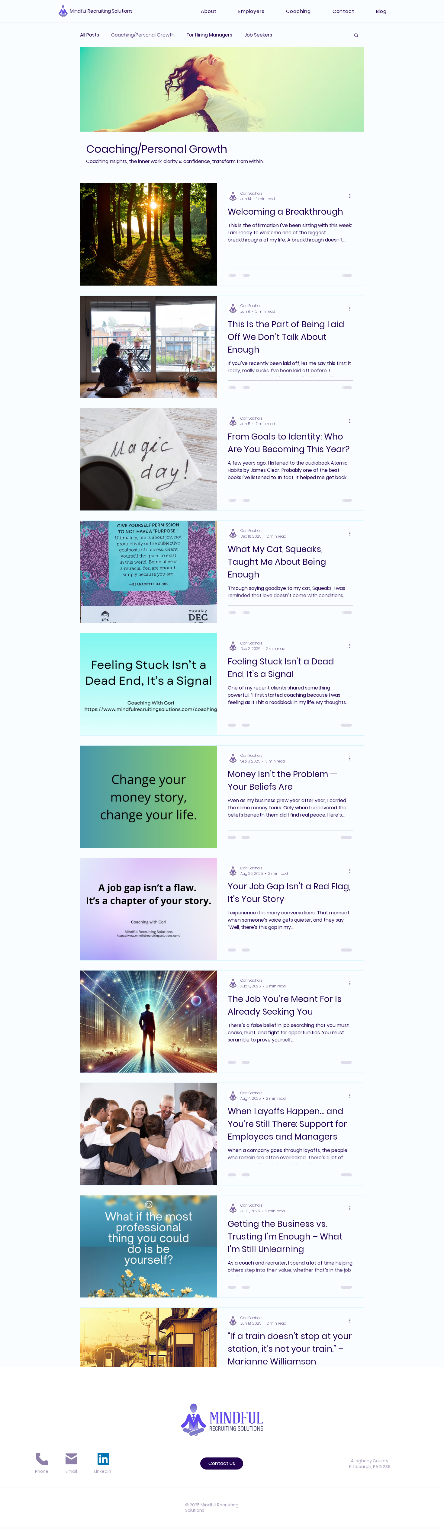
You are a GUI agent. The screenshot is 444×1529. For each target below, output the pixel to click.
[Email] (71, 1459)
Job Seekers (258, 34)
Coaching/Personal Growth (143, 34)
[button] (356, 36)
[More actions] (352, 196)
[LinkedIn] (103, 1459)
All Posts (89, 34)
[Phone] (42, 1459)
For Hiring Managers (209, 34)
